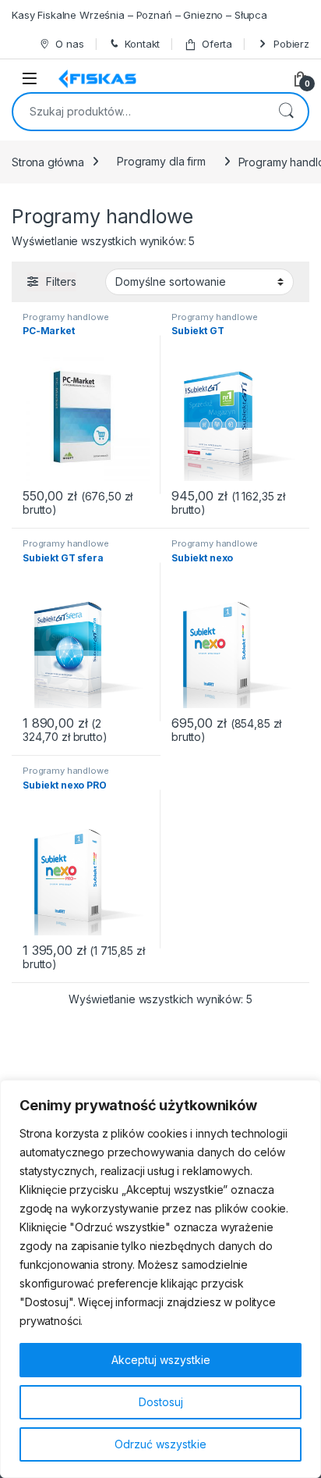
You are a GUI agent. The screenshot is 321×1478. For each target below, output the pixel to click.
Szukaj (286, 112)
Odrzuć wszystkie (160, 1444)
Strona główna (48, 161)
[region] (160, 1279)
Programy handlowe (66, 317)
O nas (69, 43)
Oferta (217, 43)
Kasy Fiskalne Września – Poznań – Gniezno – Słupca (139, 15)
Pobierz (291, 43)
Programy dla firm (161, 161)
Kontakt (142, 43)
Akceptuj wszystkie (160, 1359)
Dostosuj (161, 1402)
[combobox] (138, 112)
